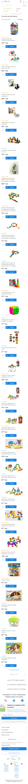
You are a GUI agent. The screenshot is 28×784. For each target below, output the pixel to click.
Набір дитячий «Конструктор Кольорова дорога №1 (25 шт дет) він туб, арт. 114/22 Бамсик (8, 264)
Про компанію (4, 729)
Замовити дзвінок (14, 748)
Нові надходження (8, 8)
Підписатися (14, 718)
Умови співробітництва (7, 732)
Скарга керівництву (14, 753)
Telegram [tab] (14, 700)
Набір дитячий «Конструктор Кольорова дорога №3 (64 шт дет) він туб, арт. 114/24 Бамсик (8, 209)
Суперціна (18, 8)
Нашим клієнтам (5, 734)
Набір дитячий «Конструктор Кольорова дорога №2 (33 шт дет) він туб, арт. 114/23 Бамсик (8, 237)
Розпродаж (6, 11)
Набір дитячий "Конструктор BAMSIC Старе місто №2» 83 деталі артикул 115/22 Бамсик (8, 180)
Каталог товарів (5, 727)
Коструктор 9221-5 (5, 580)
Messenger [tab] (22, 700)
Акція (17, 11)
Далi (24, 674)
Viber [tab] (5, 700)
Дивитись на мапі (5, 745)
